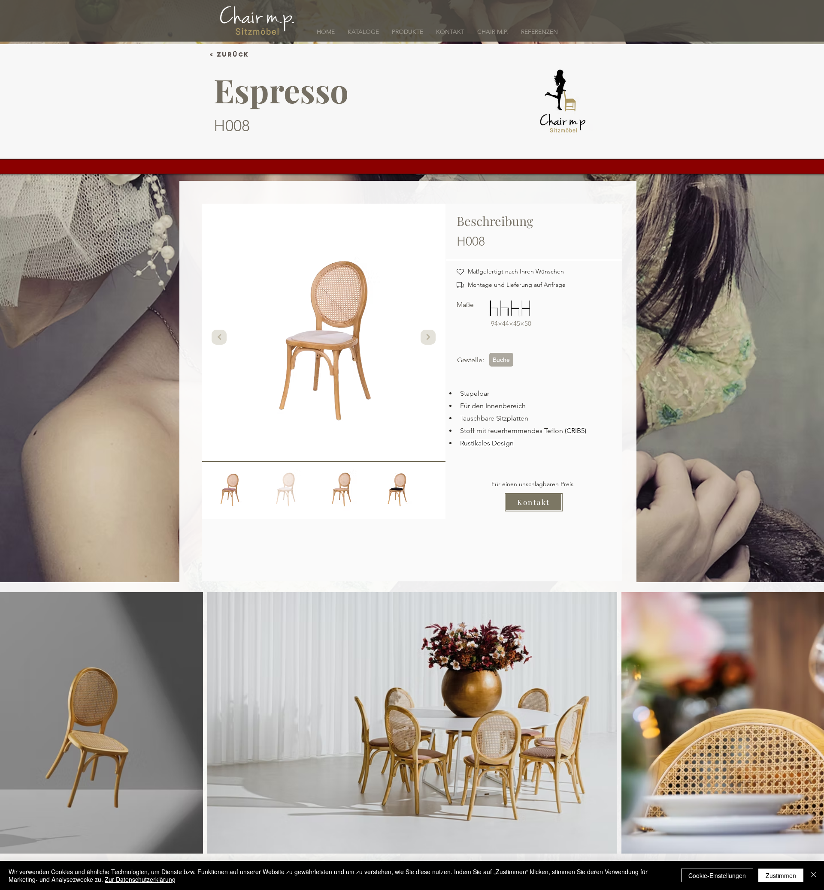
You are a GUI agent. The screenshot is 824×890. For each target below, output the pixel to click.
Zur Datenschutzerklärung (140, 879)
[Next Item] (428, 337)
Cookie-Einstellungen (717, 875)
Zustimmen (781, 875)
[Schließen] (814, 875)
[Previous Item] (219, 337)
